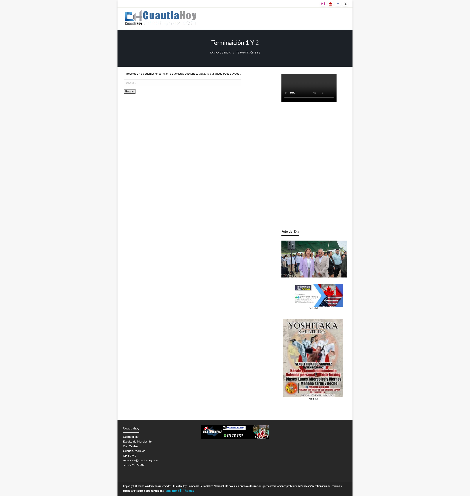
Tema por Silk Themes (179, 490)
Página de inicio (220, 53)
